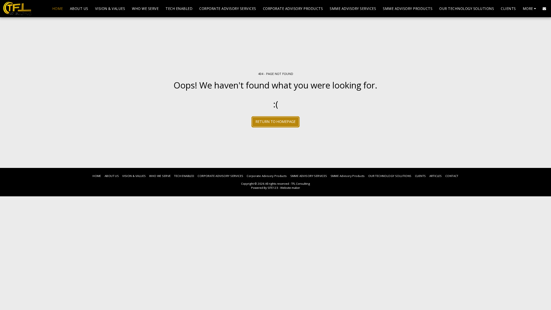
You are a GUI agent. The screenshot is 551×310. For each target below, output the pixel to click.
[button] (544, 8)
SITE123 (273, 188)
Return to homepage (275, 121)
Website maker (290, 188)
